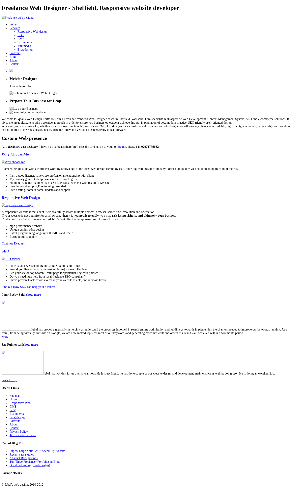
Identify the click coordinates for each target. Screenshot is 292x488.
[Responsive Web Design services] (17, 205)
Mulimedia (24, 46)
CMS (20, 38)
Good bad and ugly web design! (30, 465)
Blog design (25, 49)
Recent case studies (22, 454)
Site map (15, 395)
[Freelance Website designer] (18, 17)
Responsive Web (20, 403)
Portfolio (15, 53)
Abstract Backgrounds (24, 458)
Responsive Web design (32, 31)
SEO (20, 35)
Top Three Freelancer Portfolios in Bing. (35, 461)
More (5, 336)
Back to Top (9, 380)
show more (33, 294)
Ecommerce (24, 42)
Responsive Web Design (21, 198)
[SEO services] (11, 259)
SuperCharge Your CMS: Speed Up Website (37, 451)
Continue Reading (13, 243)
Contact (14, 64)
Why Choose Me (15, 154)
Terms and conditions (23, 435)
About (13, 60)
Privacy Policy (19, 431)
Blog (13, 56)
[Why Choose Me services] (13, 162)
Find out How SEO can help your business (28, 286)
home (13, 24)
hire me (121, 146)
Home (13, 399)
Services (15, 28)
